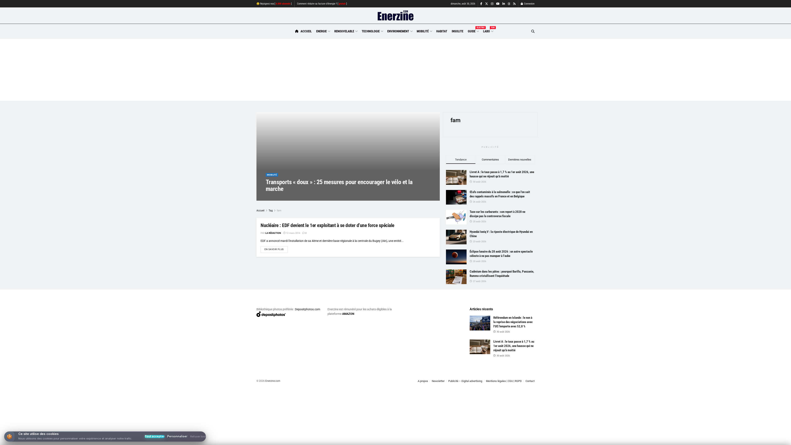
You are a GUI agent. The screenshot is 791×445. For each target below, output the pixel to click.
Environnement (398, 31)
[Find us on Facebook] (481, 4)
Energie (321, 31)
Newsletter (438, 381)
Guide (473, 30)
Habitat (441, 31)
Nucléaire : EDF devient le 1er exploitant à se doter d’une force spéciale (327, 225)
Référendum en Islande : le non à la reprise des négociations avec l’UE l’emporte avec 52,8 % (513, 322)
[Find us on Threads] (509, 4)
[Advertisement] (395, 70)
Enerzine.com (272, 380)
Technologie (371, 31)
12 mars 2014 (298, 197)
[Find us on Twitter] (486, 4)
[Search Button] (533, 31)
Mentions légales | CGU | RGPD (504, 381)
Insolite (457, 31)
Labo (488, 30)
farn (279, 210)
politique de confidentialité (391, 440)
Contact (530, 381)
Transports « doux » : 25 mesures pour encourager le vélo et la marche (339, 185)
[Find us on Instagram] (492, 4)
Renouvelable (344, 31)
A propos (423, 381)
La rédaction (278, 197)
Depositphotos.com (307, 309)
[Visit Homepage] (395, 15)
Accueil (306, 31)
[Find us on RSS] (514, 4)
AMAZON (348, 313)
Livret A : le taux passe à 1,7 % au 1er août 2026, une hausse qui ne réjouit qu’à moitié (513, 346)
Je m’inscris (513, 432)
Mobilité (423, 31)
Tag (271, 210)
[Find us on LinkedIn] (503, 4)
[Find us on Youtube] (498, 4)
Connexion (529, 3)
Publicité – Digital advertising (465, 381)
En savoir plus (276, 249)
